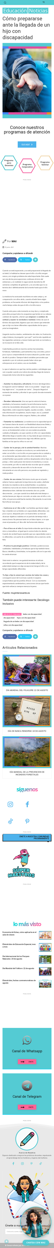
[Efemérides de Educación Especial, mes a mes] (45, 947)
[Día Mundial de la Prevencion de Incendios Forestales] (27, 752)
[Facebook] (27, 805)
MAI (14, 241)
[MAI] (5, 241)
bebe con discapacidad (32, 614)
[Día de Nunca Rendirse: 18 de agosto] (27, 711)
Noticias (38, 11)
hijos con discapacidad (26, 618)
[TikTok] (10, 822)
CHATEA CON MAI (35, 1242)
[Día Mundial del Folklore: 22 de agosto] (27, 670)
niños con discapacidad (13, 625)
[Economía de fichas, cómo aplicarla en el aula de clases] (45, 935)
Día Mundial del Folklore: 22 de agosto (27, 690)
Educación (15, 11)
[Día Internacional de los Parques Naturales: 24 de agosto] (45, 959)
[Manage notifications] (7, 1241)
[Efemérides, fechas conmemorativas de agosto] (45, 983)
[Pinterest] (27, 822)
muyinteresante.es (20, 592)
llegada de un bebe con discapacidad (19, 621)
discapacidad (9, 618)
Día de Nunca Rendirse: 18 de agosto (27, 731)
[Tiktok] (41, 1164)
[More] (35, 259)
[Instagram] (10, 805)
